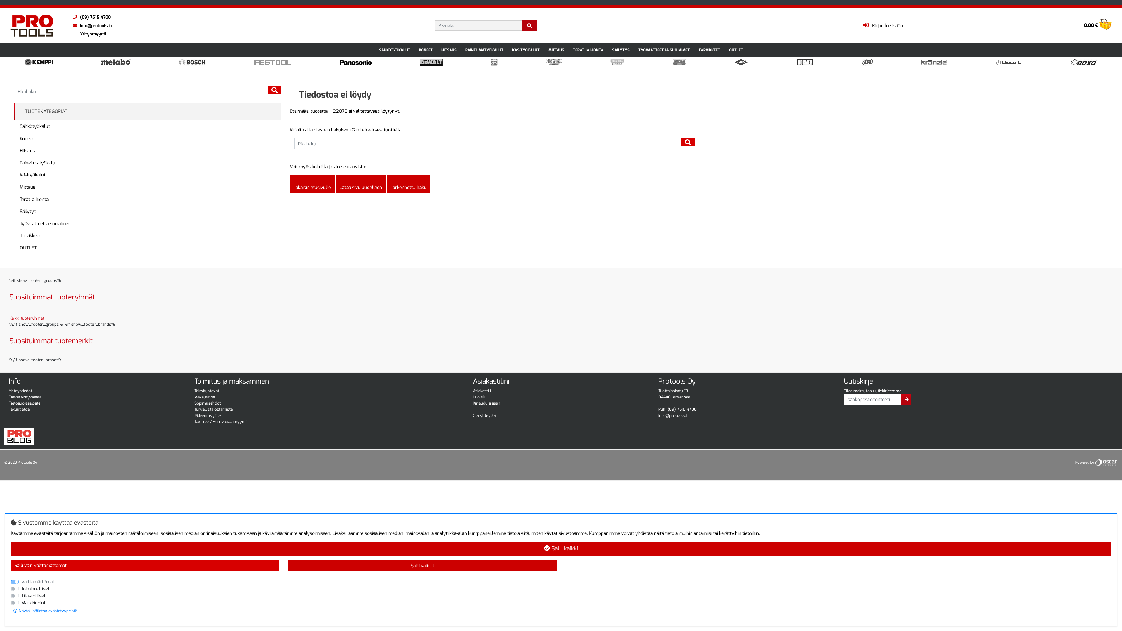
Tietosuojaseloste (24, 403)
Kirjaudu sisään (486, 403)
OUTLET (736, 50)
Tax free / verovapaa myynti (220, 421)
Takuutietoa (19, 409)
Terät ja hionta (588, 50)
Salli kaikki (564, 548)
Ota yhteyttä (484, 415)
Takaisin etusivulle (312, 187)
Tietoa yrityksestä (25, 397)
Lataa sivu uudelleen (361, 187)
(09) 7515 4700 (95, 17)
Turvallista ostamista (213, 409)
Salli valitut (422, 566)
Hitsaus (449, 50)
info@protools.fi (96, 26)
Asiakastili (482, 391)
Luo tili (479, 397)
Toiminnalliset (35, 589)
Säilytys (621, 50)
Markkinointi (33, 603)
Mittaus (556, 50)
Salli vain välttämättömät (40, 565)
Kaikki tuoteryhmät (26, 318)
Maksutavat (204, 397)
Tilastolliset (33, 596)
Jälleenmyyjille (207, 415)
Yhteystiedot (20, 391)
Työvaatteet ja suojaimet (664, 50)
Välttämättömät (37, 582)
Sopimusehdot (207, 403)
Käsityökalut (526, 50)
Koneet (426, 50)
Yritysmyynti (93, 34)
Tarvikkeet (709, 50)
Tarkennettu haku (409, 187)
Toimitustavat (206, 391)
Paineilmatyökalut (484, 50)
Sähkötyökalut (394, 50)
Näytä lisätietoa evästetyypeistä (47, 611)
